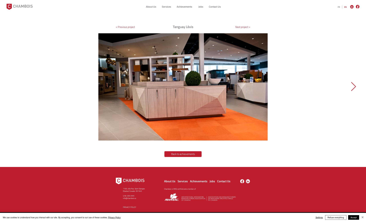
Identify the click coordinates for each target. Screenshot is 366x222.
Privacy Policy (114, 217)
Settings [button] (319, 217)
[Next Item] (353, 87)
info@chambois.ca (129, 198)
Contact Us (223, 181)
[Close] (362, 217)
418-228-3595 (128, 195)
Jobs (212, 181)
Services (183, 181)
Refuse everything (336, 217)
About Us (169, 181)
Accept (354, 217)
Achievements (198, 181)
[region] (352, 7)
